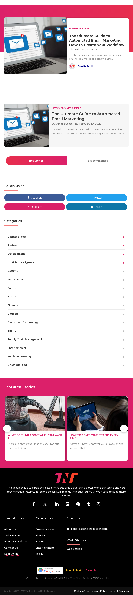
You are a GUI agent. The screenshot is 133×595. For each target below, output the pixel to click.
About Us (10, 529)
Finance (40, 535)
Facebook (35, 197)
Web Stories (74, 548)
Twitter (97, 197)
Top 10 (39, 554)
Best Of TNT (12, 554)
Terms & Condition (119, 591)
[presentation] (7, 429)
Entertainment (44, 547)
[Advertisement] (67, 87)
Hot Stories (36, 160)
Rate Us (91, 570)
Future (39, 541)
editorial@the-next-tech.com (89, 528)
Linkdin (97, 206)
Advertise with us (15, 541)
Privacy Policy (99, 591)
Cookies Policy (82, 591)
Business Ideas (44, 529)
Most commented (96, 160)
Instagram (35, 206)
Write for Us (12, 535)
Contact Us (11, 547)
